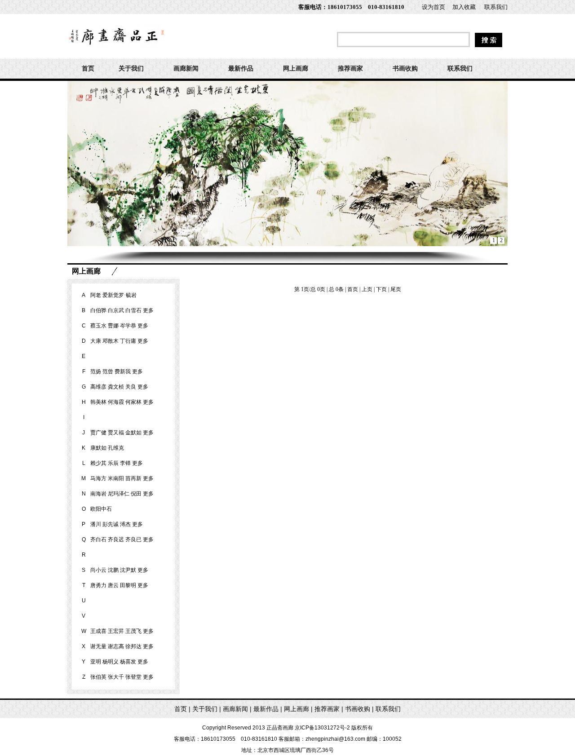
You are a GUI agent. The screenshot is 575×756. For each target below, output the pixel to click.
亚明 (95, 662)
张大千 (116, 677)
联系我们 (496, 7)
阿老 (95, 295)
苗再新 (133, 478)
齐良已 (133, 539)
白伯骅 (98, 310)
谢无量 (98, 646)
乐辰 (113, 463)
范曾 (107, 371)
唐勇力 (98, 585)
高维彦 (98, 387)
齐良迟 (116, 539)
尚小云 (98, 570)
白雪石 (133, 310)
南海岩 (98, 494)
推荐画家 (350, 68)
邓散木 (110, 341)
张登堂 (133, 677)
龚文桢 (116, 387)
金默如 (133, 432)
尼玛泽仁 (118, 494)
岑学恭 (128, 326)
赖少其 (98, 463)
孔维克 (116, 448)
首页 (88, 68)
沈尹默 (128, 570)
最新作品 (240, 68)
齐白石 (98, 539)
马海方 (98, 478)
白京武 (116, 310)
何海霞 (116, 402)
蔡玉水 (98, 326)
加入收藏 (464, 7)
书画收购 (405, 68)
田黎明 (128, 585)
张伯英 (98, 677)
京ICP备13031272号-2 (322, 728)
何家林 (133, 402)
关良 (130, 387)
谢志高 (116, 646)
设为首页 (433, 7)
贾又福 (116, 432)
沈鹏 (113, 570)
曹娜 (113, 326)
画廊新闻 (186, 68)
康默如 (98, 448)
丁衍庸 (128, 341)
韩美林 (98, 402)
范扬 (95, 371)
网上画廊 (295, 68)
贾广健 (98, 432)
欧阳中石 (101, 509)
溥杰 (125, 524)
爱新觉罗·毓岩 (119, 295)
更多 (148, 310)
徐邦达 (133, 646)
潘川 (95, 524)
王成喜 (98, 631)
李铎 (125, 463)
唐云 (113, 585)
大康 (95, 341)
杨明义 (110, 662)
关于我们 (131, 68)
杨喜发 (128, 662)
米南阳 (116, 478)
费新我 (123, 371)
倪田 (136, 494)
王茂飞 (133, 631)
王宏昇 (116, 631)
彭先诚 (110, 524)
